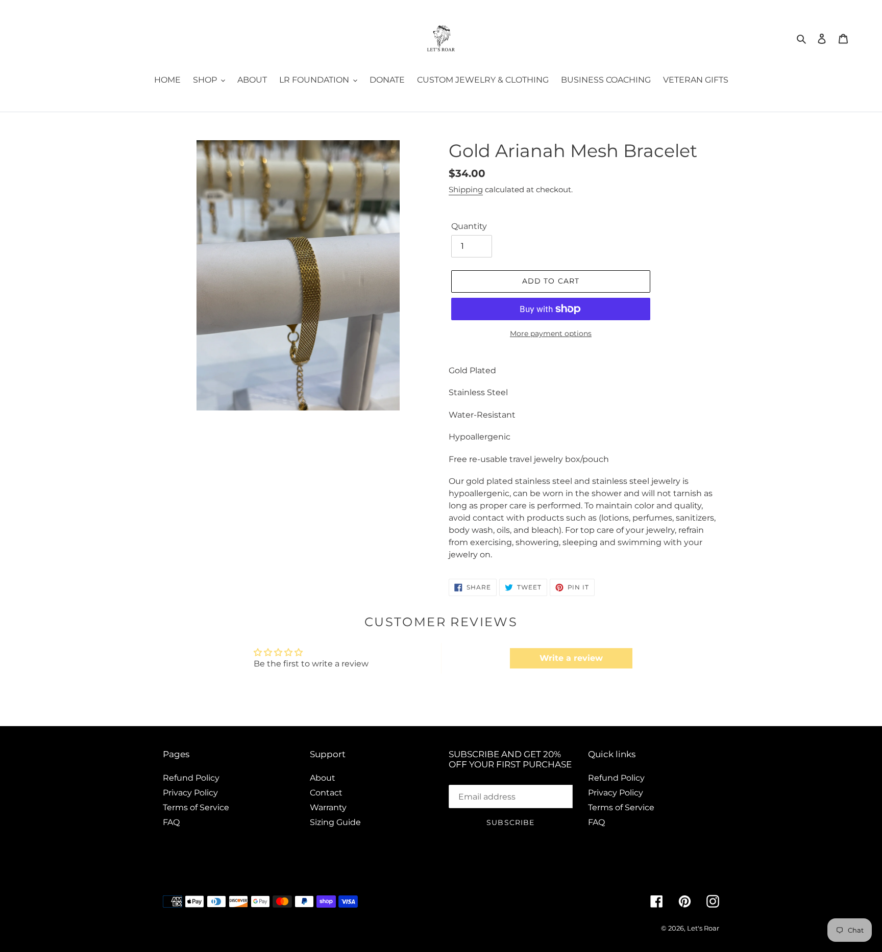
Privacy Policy (190, 792)
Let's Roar (703, 928)
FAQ (171, 822)
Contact (326, 792)
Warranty (328, 807)
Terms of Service (196, 807)
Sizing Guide (335, 822)
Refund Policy (191, 778)
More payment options (551, 333)
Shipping (466, 189)
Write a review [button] (571, 658)
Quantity (469, 226)
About (322, 778)
